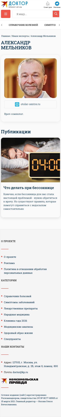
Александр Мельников (43, 35)
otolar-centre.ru (30, 104)
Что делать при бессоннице (28, 187)
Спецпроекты (12, 339)
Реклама (9, 263)
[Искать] (56, 14)
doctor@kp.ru (20, 372)
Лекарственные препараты (21, 308)
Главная (5, 35)
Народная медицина (16, 314)
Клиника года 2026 (15, 320)
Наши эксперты (20, 35)
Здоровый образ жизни (18, 333)
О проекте (10, 256)
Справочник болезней (23, 24)
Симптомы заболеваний (19, 302)
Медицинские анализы (18, 326)
